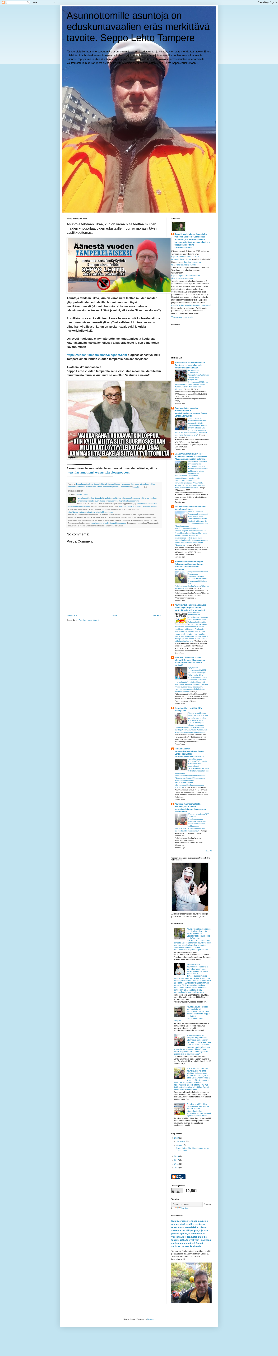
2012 (176, 1167)
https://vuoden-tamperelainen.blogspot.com (97, 355)
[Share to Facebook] (78, 490)
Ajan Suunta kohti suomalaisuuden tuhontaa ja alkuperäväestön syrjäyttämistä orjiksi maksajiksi (190, 607)
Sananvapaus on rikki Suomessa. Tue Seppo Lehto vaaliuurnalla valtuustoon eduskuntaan (190, 365)
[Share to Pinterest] (81, 490)
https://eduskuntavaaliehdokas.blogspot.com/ (108, 523)
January (180, 1145)
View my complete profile (182, 317)
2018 (176, 1156)
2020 (176, 1138)
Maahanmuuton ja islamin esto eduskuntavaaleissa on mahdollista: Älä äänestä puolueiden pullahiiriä (191, 456)
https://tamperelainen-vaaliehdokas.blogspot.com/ (138, 506)
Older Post (156, 615)
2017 (176, 1160)
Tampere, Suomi (81, 494)
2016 (176, 1164)
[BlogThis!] (72, 490)
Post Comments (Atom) (89, 620)
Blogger (150, 1319)
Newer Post (72, 615)
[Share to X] (75, 490)
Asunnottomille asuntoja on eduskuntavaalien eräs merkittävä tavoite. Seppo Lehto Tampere (138, 26)
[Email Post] (145, 487)
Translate (184, 1208)
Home (114, 615)
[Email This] (69, 490)
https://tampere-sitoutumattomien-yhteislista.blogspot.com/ (90, 512)
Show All (209, 851)
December (181, 1141)
